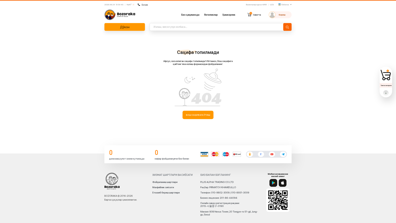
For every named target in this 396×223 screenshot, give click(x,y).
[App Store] (282, 183)
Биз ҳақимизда (190, 14)
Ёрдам (145, 5)
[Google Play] (273, 183)
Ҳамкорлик (228, 14)
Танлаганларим (386, 85)
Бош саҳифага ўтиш (198, 115)
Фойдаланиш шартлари (164, 182)
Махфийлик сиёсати (163, 187)
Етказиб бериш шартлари (166, 192)
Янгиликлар (211, 14)
